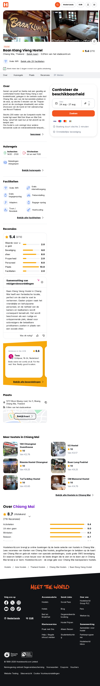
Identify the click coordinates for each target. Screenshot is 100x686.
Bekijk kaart (32, 54)
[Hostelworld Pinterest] (12, 609)
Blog (63, 609)
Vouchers (74, 667)
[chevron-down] (29, 516)
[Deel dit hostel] (94, 41)
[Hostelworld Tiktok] (19, 609)
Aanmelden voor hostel (87, 629)
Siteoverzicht (26, 673)
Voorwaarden (52, 667)
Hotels (44, 609)
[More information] (42, 282)
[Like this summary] (37, 335)
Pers (82, 609)
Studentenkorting (68, 636)
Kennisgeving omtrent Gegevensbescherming (24, 667)
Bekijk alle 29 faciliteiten (32, 61)
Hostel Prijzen (67, 622)
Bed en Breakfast (46, 615)
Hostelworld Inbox (85, 642)
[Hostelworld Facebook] (6, 603)
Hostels (45, 602)
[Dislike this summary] (43, 335)
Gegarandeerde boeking (68, 615)
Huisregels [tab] (18, 75)
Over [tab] (5, 75)
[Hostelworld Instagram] (19, 603)
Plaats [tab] (31, 75)
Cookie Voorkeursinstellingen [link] (47, 673)
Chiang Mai (8, 54)
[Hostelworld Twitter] (12, 603)
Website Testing (11, 673)
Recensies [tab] (45, 75)
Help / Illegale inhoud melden (48, 636)
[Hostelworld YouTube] (6, 609)
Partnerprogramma (87, 636)
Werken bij (84, 615)
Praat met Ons (48, 629)
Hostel (6, 47)
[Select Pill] (57, 4)
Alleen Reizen (67, 629)
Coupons (64, 667)
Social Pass (66, 602)
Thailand (20, 54)
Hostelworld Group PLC (85, 602)
